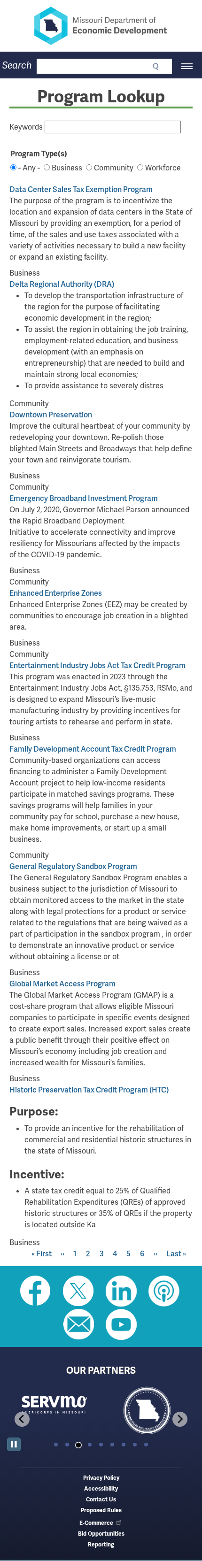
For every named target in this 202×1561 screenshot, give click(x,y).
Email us (78, 1324)
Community (113, 168)
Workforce (163, 168)
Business (67, 168)
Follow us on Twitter (78, 1291)
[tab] (56, 1444)
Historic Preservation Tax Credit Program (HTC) (89, 1090)
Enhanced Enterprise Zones (55, 593)
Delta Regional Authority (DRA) (61, 284)
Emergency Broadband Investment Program (83, 498)
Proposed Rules (101, 1510)
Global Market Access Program (62, 984)
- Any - (29, 168)
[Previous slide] (22, 1419)
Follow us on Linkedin (121, 1291)
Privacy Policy (101, 1478)
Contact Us (101, 1499)
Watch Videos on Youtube (121, 1324)
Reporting (101, 1544)
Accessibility (101, 1488)
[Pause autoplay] (14, 1444)
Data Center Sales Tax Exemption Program (81, 189)
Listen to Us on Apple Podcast (163, 1291)
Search (17, 65)
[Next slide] (179, 1419)
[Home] (101, 26)
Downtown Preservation (50, 415)
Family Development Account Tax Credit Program (92, 749)
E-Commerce (96, 1523)
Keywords (26, 127)
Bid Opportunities (101, 1534)
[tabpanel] (100, 1411)
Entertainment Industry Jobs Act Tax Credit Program (97, 665)
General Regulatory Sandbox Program (73, 866)
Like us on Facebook (35, 1291)
